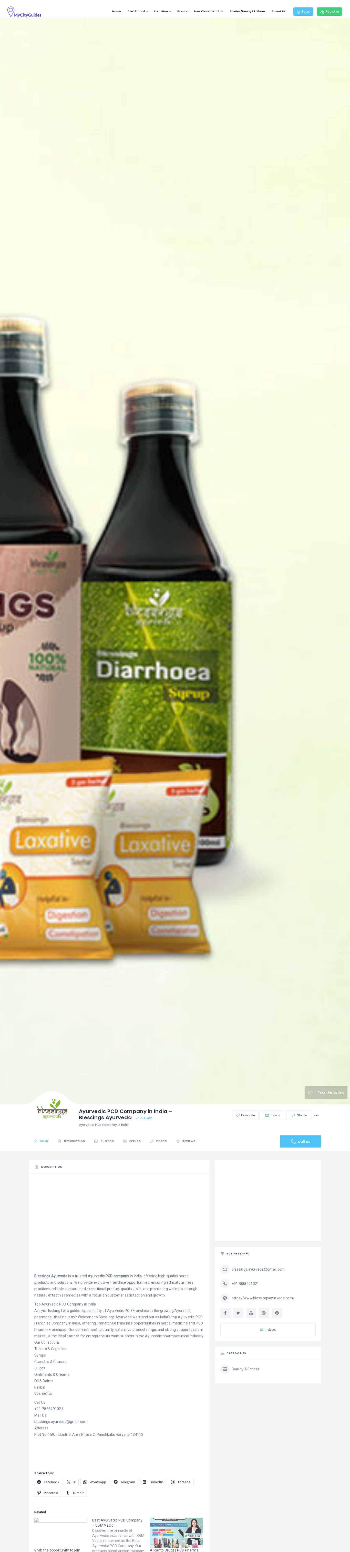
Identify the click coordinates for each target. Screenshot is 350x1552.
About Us (279, 11)
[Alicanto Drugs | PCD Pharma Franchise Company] (176, 1533)
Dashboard (136, 11)
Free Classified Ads (208, 11)
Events (182, 11)
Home (116, 11)
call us (304, 1141)
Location (161, 11)
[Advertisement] (119, 1214)
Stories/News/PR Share (247, 11)
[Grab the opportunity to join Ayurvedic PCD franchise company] (60, 1533)
